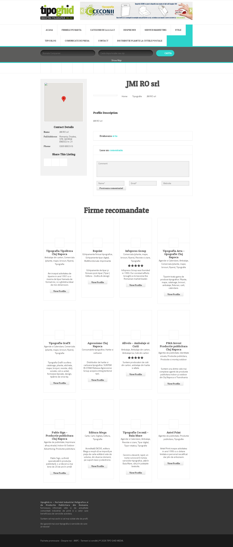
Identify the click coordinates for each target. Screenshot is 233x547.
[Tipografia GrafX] (59, 323)
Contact (103, 40)
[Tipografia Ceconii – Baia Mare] (135, 412)
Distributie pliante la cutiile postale (139, 40)
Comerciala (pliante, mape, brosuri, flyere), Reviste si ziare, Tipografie (136, 257)
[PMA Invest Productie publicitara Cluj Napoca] (173, 323)
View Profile (59, 291)
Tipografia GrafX (59, 343)
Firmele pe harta (71, 30)
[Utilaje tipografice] (131, 68)
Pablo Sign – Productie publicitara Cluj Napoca (59, 435)
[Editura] (88, 68)
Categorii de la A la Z (102, 30)
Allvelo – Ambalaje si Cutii (135, 345)
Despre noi (129, 30)
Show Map (116, 60)
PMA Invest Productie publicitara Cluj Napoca (174, 346)
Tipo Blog (50, 40)
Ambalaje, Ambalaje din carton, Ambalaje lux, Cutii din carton (135, 351)
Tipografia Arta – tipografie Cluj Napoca (174, 254)
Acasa (49, 30)
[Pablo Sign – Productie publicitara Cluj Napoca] (59, 412)
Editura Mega (98, 432)
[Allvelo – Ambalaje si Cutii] (135, 323)
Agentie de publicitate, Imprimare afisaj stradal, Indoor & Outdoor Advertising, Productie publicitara (59, 445)
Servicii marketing (155, 30)
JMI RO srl (151, 96)
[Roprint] (97, 230)
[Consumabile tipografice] (67, 68)
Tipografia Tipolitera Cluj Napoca (59, 252)
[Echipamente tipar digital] (77, 68)
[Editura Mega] (97, 412)
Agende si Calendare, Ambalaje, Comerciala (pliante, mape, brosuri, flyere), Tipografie (174, 264)
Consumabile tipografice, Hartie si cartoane (97, 351)
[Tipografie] (120, 68)
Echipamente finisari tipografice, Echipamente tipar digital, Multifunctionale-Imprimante (98, 257)
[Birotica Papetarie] (56, 68)
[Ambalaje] (46, 68)
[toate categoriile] (141, 68)
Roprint (97, 251)
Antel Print (174, 432)
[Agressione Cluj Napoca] (97, 323)
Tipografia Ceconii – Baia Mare (136, 434)
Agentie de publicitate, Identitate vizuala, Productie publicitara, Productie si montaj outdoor (174, 356)
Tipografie (137, 96)
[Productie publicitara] (99, 68)
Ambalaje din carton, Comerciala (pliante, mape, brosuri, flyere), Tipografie (59, 261)
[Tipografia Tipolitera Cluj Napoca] (59, 230)
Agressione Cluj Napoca (97, 345)
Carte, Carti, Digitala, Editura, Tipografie (97, 437)
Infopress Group (135, 251)
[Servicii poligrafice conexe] (109, 68)
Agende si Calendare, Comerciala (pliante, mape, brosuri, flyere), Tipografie (59, 350)
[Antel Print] (173, 412)
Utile (178, 30)
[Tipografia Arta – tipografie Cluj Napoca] (173, 230)
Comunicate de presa (77, 40)
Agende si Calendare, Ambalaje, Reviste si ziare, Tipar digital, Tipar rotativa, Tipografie (136, 442)
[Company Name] (59, 243)
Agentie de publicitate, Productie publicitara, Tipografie (174, 437)
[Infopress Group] (135, 230)
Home (124, 96)
